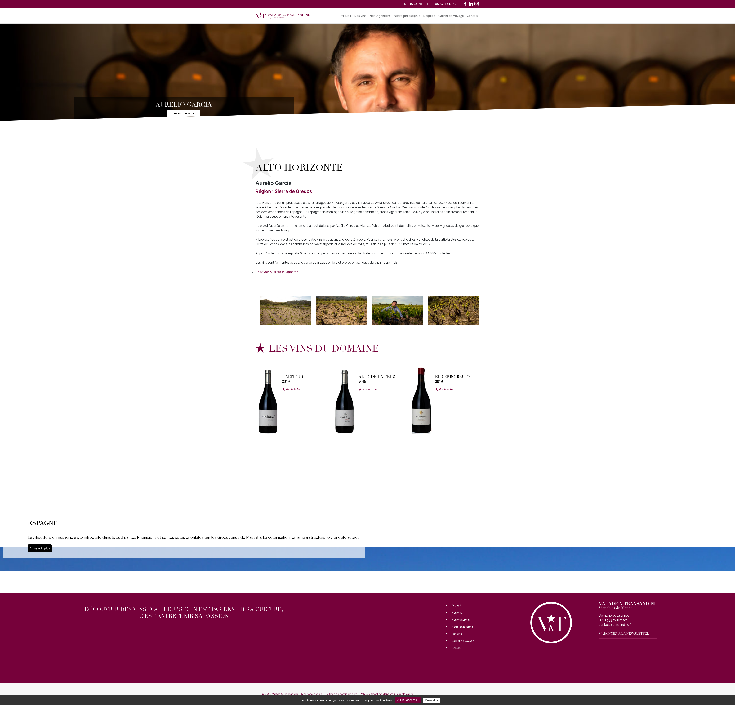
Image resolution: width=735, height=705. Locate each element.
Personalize (431, 700)
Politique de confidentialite (341, 693)
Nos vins (360, 16)
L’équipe (429, 16)
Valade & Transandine (285, 693)
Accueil (346, 16)
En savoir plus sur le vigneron (277, 272)
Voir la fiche (293, 389)
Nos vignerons (380, 16)
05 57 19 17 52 (446, 4)
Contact (472, 16)
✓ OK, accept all (408, 700)
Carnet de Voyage (451, 16)
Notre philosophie (407, 16)
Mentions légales (311, 693)
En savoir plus (184, 113)
